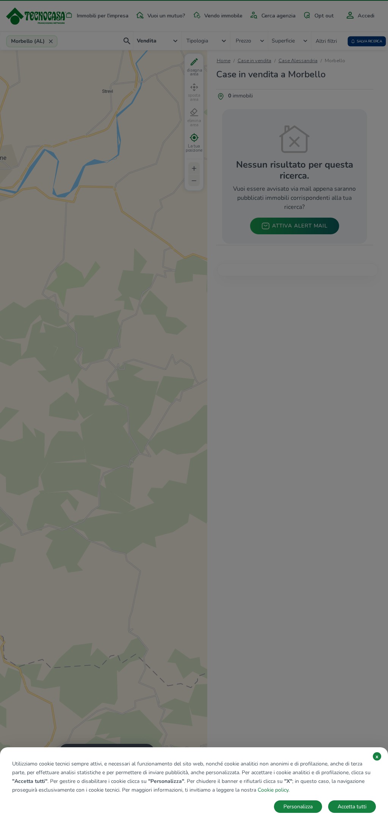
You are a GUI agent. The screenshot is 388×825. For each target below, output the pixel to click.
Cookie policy (273, 790)
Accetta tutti (352, 806)
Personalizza (298, 806)
